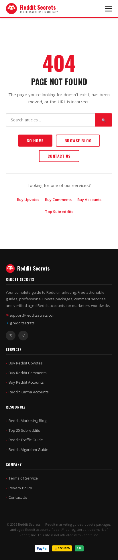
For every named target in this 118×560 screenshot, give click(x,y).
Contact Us (59, 156)
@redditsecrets (20, 323)
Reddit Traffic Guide (26, 439)
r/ (23, 335)
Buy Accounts (89, 199)
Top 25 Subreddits (24, 430)
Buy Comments (58, 199)
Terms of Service (23, 478)
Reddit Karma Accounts (29, 392)
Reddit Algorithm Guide (28, 449)
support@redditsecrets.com (31, 315)
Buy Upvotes (28, 199)
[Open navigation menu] (108, 8)
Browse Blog (78, 140)
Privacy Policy (20, 487)
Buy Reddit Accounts (26, 382)
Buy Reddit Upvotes (26, 363)
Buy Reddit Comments (28, 372)
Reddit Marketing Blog (27, 420)
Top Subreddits (59, 211)
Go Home (35, 140)
